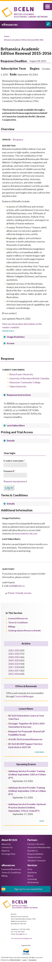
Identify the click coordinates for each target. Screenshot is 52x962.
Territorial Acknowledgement (21, 938)
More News (39, 752)
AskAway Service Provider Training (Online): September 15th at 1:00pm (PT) (27, 791)
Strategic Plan (8, 854)
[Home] (25, 12)
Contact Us (7, 847)
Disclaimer (33, 960)
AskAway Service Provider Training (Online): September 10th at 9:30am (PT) (27, 774)
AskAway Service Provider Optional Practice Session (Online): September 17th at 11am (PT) (27, 807)
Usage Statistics (16, 336)
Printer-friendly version (19, 593)
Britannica (18, 139)
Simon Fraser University (21, 374)
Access (10, 343)
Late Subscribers (16, 425)
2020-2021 (14, 657)
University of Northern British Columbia (29, 378)
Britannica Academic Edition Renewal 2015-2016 (23, 40)
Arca (29, 869)
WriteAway (33, 882)
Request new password (15, 481)
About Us (6, 844)
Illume (30, 875)
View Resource (8, 331)
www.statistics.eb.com (25, 533)
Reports (5, 850)
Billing (4, 875)
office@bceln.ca (21, 934)
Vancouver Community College (24, 382)
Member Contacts (36, 860)
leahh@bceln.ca (17, 585)
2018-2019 (14, 663)
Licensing (32, 879)
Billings (11, 626)
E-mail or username (14, 460)
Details (11, 440)
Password (9, 471)
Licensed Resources (18, 618)
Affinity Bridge (15, 960)
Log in (24, 960)
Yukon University (17, 386)
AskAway (32, 872)
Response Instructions (19, 395)
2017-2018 (14, 667)
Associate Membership (38, 847)
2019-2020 (14, 660)
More (41, 821)
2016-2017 (14, 670)
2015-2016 (14, 673)
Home (6, 36)
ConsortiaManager (24, 696)
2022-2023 (14, 650)
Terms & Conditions (18, 622)
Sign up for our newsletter (28, 889)
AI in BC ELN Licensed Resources (25, 739)
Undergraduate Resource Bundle (24, 630)
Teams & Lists (34, 857)
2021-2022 (14, 653)
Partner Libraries (36, 844)
